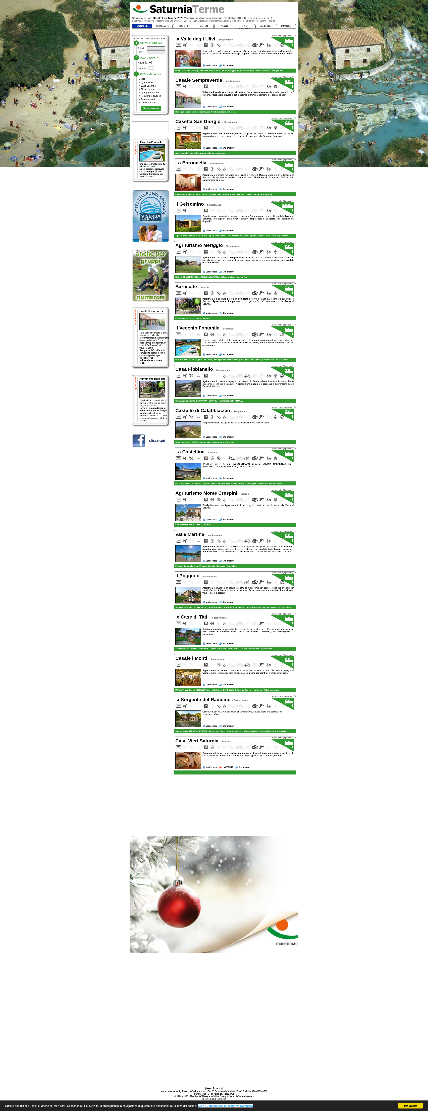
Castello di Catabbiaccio (203, 410)
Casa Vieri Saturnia (197, 740)
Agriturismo (147, 82)
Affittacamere (148, 89)
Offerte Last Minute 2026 (168, 18)
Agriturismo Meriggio (199, 245)
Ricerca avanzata (151, 108)
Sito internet (228, 65)
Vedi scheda (211, 65)
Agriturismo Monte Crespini (207, 493)
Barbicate (186, 286)
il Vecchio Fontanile (150, 142)
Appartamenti (148, 99)
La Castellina (190, 451)
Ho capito (410, 1105)
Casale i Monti (191, 658)
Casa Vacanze (148, 85)
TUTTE (144, 79)
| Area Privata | (214, 1088)
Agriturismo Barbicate (152, 378)
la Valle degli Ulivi (196, 38)
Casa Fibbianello (194, 369)
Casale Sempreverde (151, 311)
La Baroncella (191, 162)
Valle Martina (190, 534)
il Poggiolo (188, 575)
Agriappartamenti (150, 92)
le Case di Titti (192, 617)
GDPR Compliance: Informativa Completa (225, 1105)
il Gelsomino (190, 204)
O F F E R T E (148, 102)
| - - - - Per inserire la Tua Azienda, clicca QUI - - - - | (214, 1094)
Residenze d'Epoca (151, 95)
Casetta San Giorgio (198, 121)
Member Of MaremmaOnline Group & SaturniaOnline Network (222, 1096)
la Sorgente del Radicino (203, 699)
